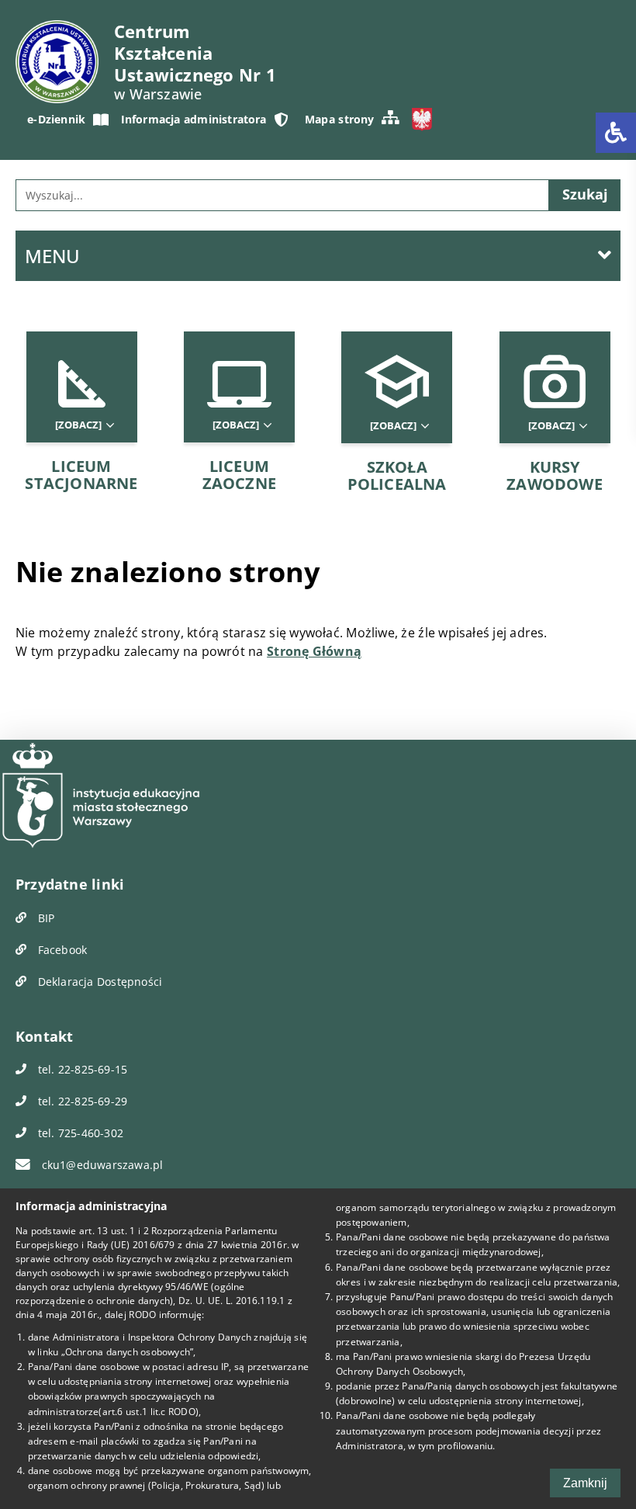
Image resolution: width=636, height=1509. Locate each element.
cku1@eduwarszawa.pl (100, 1164)
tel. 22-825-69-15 (80, 1069)
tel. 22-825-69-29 (80, 1101)
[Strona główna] (57, 61)
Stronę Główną (314, 651)
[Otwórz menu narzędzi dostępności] (616, 133)
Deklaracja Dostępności (98, 981)
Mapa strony (339, 119)
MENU (52, 256)
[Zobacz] (79, 425)
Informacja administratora (194, 119)
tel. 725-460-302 (78, 1133)
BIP (44, 918)
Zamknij (585, 1483)
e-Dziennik (56, 119)
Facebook (60, 949)
